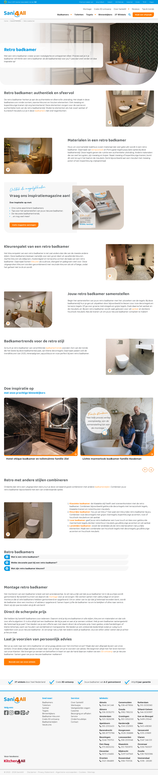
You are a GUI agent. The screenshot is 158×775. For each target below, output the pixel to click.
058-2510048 (127, 740)
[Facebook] (6, 712)
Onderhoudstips (78, 719)
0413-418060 (146, 726)
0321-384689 (108, 761)
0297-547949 (127, 754)
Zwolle (141, 751)
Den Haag (104, 744)
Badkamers (47, 702)
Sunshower (146, 2)
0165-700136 (126, 761)
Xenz (137, 2)
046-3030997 (146, 712)
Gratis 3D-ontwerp (50, 719)
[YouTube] (17, 712)
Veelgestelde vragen (80, 708)
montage (53, 597)
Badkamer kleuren (51, 716)
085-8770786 (108, 733)
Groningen (124, 716)
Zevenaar (142, 744)
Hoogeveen (124, 730)
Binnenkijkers (48, 713)
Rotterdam (143, 702)
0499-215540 (146, 719)
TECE (121, 2)
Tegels (45, 711)
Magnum (129, 2)
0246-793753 (108, 740)
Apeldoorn (104, 723)
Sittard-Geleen (145, 709)
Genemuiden (125, 702)
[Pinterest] (23, 712)
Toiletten (46, 705)
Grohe (114, 2)
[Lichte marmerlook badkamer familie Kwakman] (65, 430)
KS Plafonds (96, 2)
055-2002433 (108, 726)
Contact (74, 722)
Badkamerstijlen (49, 722)
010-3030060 (146, 705)
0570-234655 (108, 754)
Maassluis (123, 744)
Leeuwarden (125, 737)
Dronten (103, 758)
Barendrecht (105, 730)
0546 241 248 (108, 705)
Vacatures (46, 725)
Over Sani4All (77, 702)
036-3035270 (108, 712)
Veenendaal (144, 758)
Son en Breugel (145, 716)
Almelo (103, 702)
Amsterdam (105, 716)
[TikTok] (27, 712)
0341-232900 (127, 726)
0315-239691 (145, 733)
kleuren (35, 262)
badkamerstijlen (102, 487)
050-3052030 (127, 719)
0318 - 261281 (146, 761)
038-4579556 (127, 705)
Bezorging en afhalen (81, 713)
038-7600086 (146, 754)
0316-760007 (146, 747)
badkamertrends (54, 348)
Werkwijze (76, 705)
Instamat (106, 2)
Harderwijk (124, 723)
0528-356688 (127, 733)
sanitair (135, 309)
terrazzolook (97, 150)
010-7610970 (127, 747)
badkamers (40, 111)
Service (74, 716)
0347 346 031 (146, 740)
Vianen (141, 737)
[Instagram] (11, 712)
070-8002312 (108, 747)
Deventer (104, 751)
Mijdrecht (123, 751)
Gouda (122, 709)
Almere (103, 709)
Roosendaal (124, 758)
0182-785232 (127, 712)
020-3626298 (108, 719)
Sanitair (45, 708)
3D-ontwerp (106, 651)
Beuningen (104, 737)
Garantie (75, 711)
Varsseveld (143, 730)
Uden (140, 723)
